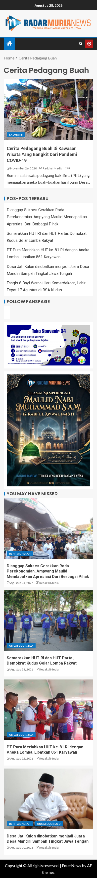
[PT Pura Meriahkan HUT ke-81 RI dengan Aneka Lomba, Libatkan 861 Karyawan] (48, 709)
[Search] (81, 44)
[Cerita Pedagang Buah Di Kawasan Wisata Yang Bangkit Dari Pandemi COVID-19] (48, 109)
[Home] (9, 43)
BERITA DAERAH (20, 553)
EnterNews (71, 865)
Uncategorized (21, 645)
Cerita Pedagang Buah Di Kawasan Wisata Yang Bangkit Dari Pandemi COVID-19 (42, 154)
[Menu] (21, 44)
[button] (21, 44)
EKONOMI (16, 134)
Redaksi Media (52, 168)
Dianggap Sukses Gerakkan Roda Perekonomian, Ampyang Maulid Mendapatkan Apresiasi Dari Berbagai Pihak (47, 216)
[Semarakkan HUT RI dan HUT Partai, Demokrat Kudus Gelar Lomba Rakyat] (48, 620)
